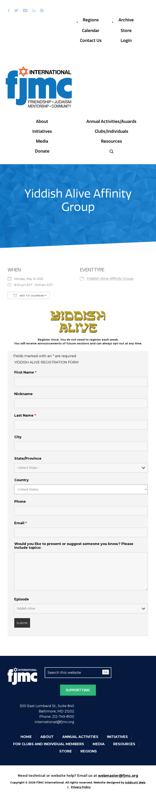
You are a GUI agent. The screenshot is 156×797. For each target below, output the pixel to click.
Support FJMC (78, 690)
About (42, 121)
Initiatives (42, 131)
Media (42, 141)
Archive (126, 19)
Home (26, 737)
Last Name (25, 415)
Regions (91, 19)
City (17, 437)
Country (21, 480)
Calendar (90, 30)
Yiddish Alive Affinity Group (110, 279)
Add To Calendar (31, 295)
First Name (25, 372)
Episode (21, 599)
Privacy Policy (81, 787)
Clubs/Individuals (111, 131)
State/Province (27, 458)
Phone (20, 501)
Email (20, 523)
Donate (42, 151)
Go (105, 672)
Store (126, 30)
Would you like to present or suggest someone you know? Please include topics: (73, 546)
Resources (111, 141)
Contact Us (91, 40)
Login (126, 40)
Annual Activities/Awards (111, 121)
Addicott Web (135, 782)
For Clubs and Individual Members (48, 744)
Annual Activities (80, 737)
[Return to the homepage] (39, 87)
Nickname (23, 394)
